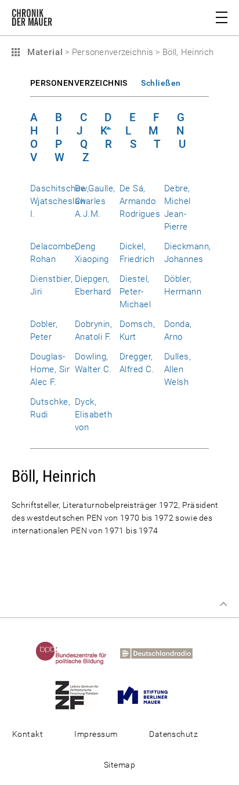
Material (43, 52)
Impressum (95, 734)
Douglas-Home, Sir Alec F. (50, 369)
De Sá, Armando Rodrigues (139, 201)
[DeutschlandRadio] (162, 653)
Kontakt (27, 734)
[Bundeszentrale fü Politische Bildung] (77, 653)
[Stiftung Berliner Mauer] (148, 694)
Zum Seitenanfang (223, 604)
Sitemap (119, 764)
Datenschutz (173, 734)
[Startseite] (32, 19)
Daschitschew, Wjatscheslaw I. (59, 201)
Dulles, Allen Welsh (177, 369)
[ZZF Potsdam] (82, 694)
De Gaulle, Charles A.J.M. (95, 201)
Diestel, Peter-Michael (135, 292)
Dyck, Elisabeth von (93, 415)
